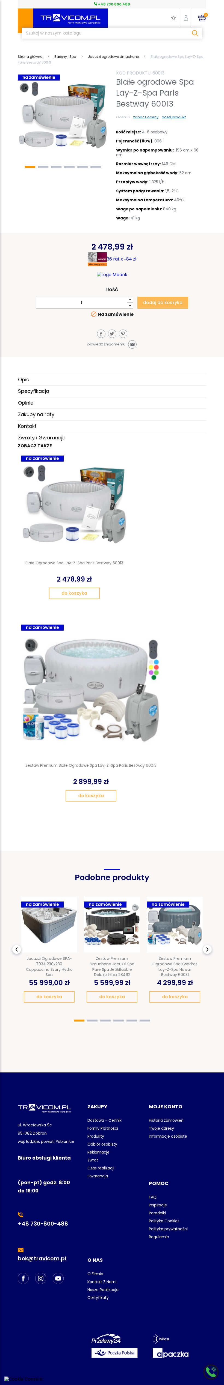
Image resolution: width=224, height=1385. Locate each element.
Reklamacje (98, 1152)
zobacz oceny (145, 117)
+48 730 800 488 (113, 4)
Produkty (95, 1136)
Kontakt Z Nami (101, 1281)
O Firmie (95, 1274)
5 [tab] (82, 167)
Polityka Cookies (164, 1221)
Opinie (25, 402)
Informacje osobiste (168, 1136)
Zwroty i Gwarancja (42, 437)
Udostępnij (101, 334)
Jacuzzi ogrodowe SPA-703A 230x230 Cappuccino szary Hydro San (49, 966)
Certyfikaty (98, 1297)
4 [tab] (69, 167)
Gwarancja (97, 1176)
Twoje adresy (161, 1128)
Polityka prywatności (168, 1229)
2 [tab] (43, 167)
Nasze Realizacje (103, 1289)
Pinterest (123, 334)
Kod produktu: (133, 73)
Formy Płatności (102, 1128)
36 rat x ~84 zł (121, 259)
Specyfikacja (33, 391)
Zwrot (92, 1160)
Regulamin (159, 1237)
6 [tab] (95, 167)
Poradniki (157, 1213)
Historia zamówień (166, 1120)
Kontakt (27, 426)
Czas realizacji (100, 1168)
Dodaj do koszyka (162, 302)
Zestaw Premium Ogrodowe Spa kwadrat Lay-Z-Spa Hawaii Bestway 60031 (174, 966)
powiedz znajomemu (111, 344)
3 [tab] (56, 167)
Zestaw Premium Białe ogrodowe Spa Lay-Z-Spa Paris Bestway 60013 (91, 765)
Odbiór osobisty (102, 1144)
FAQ (153, 1197)
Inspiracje (158, 1205)
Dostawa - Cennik (104, 1120)
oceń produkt (174, 117)
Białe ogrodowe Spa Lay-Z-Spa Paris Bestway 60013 (74, 563)
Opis (23, 379)
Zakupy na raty (36, 414)
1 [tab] (30, 167)
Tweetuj (112, 334)
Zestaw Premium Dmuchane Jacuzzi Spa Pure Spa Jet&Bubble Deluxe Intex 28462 (112, 966)
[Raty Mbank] (112, 274)
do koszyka (74, 593)
